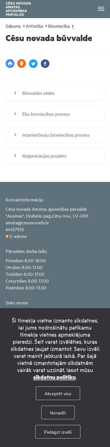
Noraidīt (58, 412)
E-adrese (18, 236)
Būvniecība (59, 25)
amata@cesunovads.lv (27, 222)
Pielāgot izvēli (58, 432)
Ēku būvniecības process (46, 114)
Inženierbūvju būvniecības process (55, 135)
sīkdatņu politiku (54, 377)
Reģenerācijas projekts (44, 155)
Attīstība (34, 25)
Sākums (13, 25)
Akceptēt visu (58, 393)
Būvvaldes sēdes (38, 93)
